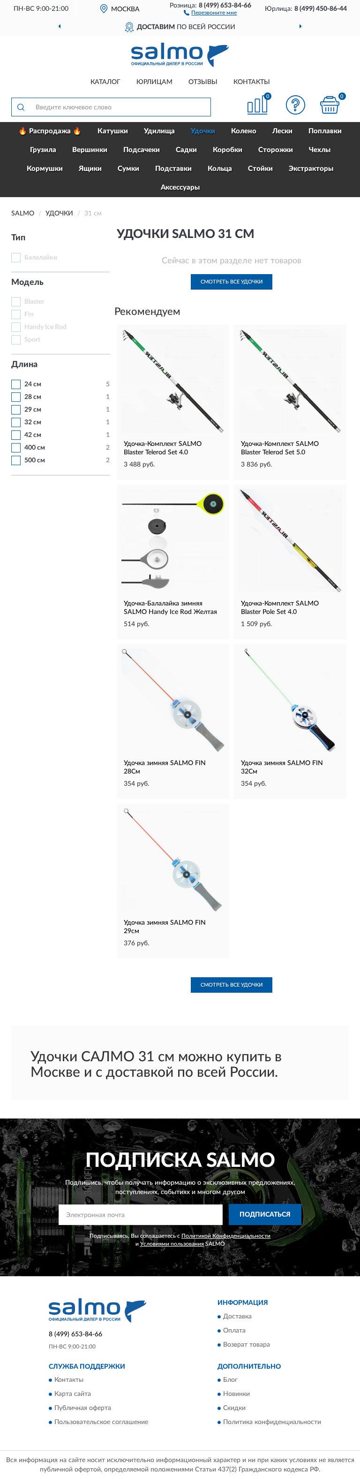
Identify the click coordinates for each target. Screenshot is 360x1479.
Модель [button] (27, 282)
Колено (243, 131)
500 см (34, 460)
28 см (32, 397)
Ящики (90, 168)
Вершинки (89, 149)
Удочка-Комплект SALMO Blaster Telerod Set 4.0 (163, 448)
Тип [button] (18, 238)
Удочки (203, 131)
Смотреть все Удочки (231, 281)
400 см (34, 447)
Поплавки (325, 131)
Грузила (43, 149)
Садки (186, 149)
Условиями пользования (172, 1244)
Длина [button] (24, 364)
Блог (230, 1380)
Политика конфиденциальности (272, 1422)
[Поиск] (20, 107)
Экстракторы (311, 168)
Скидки (234, 1408)
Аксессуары (180, 187)
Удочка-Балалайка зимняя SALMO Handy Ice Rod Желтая (170, 607)
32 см (32, 422)
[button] (210, 12)
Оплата (234, 1330)
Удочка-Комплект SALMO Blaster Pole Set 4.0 (280, 607)
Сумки (128, 168)
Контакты (251, 82)
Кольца (220, 168)
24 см (32, 384)
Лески (282, 131)
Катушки (113, 131)
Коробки (227, 149)
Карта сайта (72, 1394)
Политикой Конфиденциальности (225, 1236)
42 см (32, 435)
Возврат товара (246, 1344)
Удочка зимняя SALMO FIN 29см (165, 927)
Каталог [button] (105, 82)
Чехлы (319, 149)
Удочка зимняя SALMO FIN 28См (165, 767)
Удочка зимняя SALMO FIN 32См (282, 767)
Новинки (236, 1394)
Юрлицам (154, 82)
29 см (32, 409)
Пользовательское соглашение (101, 1422)
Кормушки (45, 168)
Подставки (173, 168)
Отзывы (203, 82)
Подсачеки (141, 149)
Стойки (260, 168)
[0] (330, 105)
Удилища (159, 131)
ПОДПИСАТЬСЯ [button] (265, 1214)
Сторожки (275, 149)
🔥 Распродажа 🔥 (50, 131)
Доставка (237, 1316)
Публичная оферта (82, 1408)
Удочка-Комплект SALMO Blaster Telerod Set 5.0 (280, 448)
